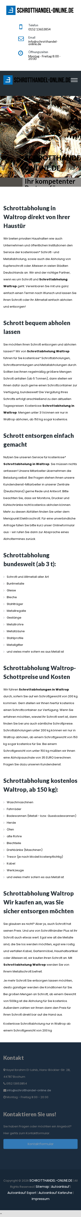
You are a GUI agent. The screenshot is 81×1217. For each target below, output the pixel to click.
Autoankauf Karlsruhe (55, 1192)
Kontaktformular (41, 1144)
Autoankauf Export (21, 1192)
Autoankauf (60, 1186)
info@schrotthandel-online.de (29, 1090)
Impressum (41, 1199)
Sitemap (42, 1186)
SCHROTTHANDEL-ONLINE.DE (50, 1180)
